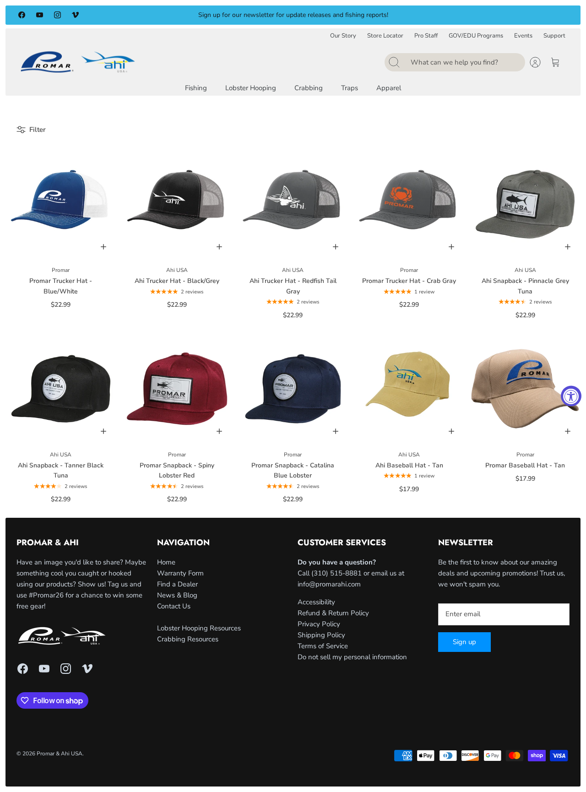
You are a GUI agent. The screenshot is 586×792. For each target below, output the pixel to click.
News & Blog (177, 595)
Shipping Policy (321, 635)
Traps (349, 87)
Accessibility (316, 602)
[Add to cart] (103, 247)
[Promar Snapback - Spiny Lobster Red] (177, 388)
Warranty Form (180, 573)
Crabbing (308, 87)
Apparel (388, 87)
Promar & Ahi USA (59, 753)
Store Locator (385, 36)
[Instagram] (57, 14)
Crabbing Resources (187, 639)
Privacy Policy (319, 624)
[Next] (424, 15)
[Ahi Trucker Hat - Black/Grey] (177, 204)
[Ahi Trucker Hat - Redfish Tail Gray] (293, 204)
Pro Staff (426, 36)
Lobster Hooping (250, 87)
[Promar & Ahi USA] (78, 61)
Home (166, 562)
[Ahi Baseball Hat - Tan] (409, 388)
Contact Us (173, 606)
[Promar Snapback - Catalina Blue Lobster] (293, 388)
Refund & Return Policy (333, 613)
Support (554, 36)
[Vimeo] (75, 14)
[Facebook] (22, 14)
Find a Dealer (177, 584)
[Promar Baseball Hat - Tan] (525, 388)
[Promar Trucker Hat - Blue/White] (60, 204)
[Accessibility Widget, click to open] (571, 396)
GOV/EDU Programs (476, 36)
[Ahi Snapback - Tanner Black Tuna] (60, 388)
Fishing (196, 87)
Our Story (343, 36)
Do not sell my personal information (352, 657)
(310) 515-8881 (336, 573)
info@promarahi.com (329, 584)
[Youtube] (40, 14)
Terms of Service (323, 646)
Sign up (464, 641)
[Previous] (161, 15)
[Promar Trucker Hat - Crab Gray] (409, 204)
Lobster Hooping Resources (199, 628)
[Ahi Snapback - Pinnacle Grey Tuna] (525, 204)
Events (523, 36)
